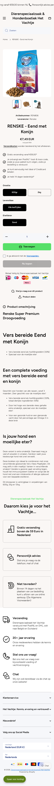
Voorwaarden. (32, 256)
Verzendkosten (10, 146)
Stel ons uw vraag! (25, 654)
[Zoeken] (5, 30)
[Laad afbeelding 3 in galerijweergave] (37, 104)
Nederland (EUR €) (15, 747)
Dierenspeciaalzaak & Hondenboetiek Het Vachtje (30, 770)
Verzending (20, 618)
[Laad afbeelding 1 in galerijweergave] (16, 104)
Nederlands (11, 757)
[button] (27, 296)
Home (5, 39)
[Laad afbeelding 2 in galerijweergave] (27, 104)
